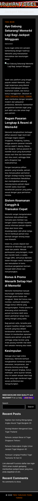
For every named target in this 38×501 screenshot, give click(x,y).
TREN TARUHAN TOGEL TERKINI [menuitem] (18, 96)
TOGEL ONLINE (9, 22)
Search (5, 403)
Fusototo (17, 463)
